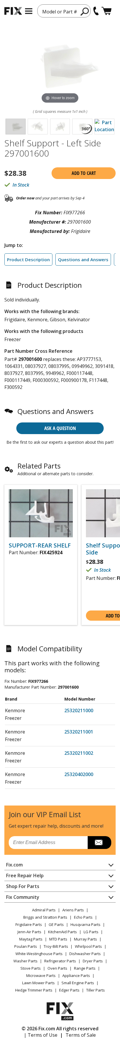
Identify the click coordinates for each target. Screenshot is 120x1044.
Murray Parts (85, 939)
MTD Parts (58, 939)
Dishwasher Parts (85, 953)
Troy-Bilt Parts (56, 946)
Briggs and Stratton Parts (45, 917)
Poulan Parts (25, 946)
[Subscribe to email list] (99, 842)
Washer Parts (25, 961)
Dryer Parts (93, 961)
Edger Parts (69, 990)
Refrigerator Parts (60, 961)
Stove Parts (30, 968)
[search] (85, 11)
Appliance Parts (76, 975)
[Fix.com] (13, 11)
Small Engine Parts (77, 982)
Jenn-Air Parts (29, 931)
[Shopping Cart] (106, 11)
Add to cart (84, 173)
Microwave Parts (41, 975)
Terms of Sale (81, 1035)
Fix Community (22, 897)
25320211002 (78, 753)
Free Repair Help (25, 875)
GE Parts (56, 924)
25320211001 (78, 732)
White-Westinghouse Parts (39, 953)
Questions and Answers (83, 259)
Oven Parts (57, 968)
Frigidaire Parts (28, 924)
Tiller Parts (95, 990)
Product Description (28, 259)
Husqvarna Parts (85, 924)
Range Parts (85, 968)
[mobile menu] (28, 11)
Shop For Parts (22, 886)
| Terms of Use (40, 1035)
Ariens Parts (73, 910)
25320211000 (78, 710)
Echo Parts (83, 917)
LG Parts (91, 931)
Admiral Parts (44, 910)
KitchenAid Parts (62, 931)
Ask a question (60, 428)
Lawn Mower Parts (38, 982)
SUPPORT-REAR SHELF (40, 545)
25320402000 (78, 774)
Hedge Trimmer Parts (33, 990)
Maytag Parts (31, 939)
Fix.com (14, 864)
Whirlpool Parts (88, 946)
